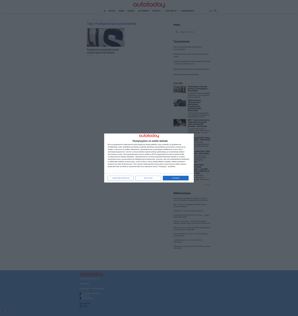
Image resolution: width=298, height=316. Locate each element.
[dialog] (149, 158)
